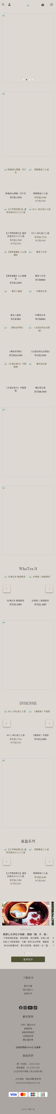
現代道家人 (28, 989)
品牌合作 (28, 993)
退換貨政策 (28, 1035)
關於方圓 (28, 985)
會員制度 (28, 1028)
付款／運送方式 (28, 1024)
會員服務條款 (28, 1032)
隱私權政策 (28, 1039)
